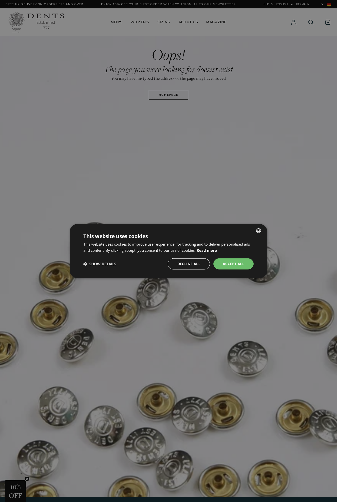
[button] (99, 264)
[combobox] (258, 230)
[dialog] (168, 251)
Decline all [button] (188, 263)
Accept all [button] (233, 263)
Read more (207, 250)
